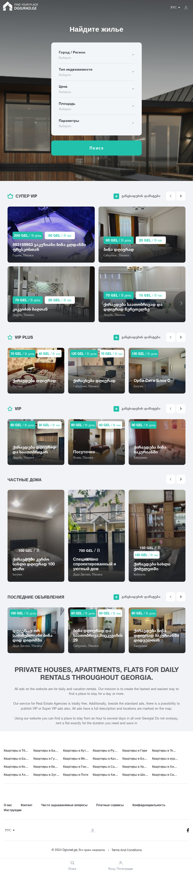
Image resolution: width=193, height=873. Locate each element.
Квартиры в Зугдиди (48, 775)
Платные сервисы (110, 805)
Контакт (26, 805)
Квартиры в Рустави (107, 750)
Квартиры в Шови (135, 775)
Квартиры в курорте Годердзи (167, 758)
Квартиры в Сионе (165, 775)
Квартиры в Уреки (135, 766)
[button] (180, 196)
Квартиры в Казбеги (107, 758)
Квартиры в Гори (134, 750)
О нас (8, 805)
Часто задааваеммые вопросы (64, 805)
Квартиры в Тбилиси (18, 750)
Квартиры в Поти (75, 775)
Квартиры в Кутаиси (78, 750)
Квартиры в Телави (166, 750)
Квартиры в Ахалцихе (18, 775)
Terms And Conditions (127, 850)
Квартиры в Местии (77, 758)
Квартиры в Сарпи (106, 766)
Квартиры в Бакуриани (18, 758)
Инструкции (12, 810)
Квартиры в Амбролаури (107, 775)
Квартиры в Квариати (48, 766)
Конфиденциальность (148, 805)
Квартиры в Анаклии (167, 766)
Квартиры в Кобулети (18, 766)
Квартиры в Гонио (76, 766)
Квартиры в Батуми (48, 750)
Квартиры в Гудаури (48, 758)
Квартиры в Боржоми (137, 758)
